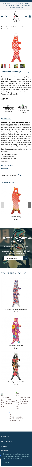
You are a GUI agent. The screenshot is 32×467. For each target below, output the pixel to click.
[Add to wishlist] (28, 72)
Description (5, 118)
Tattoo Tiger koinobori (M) (16, 382)
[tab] (16, 118)
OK (26, 258)
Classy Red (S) (16, 216)
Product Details (7, 165)
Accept (7, 462)
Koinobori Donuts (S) (16, 345)
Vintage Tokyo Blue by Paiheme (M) (16, 309)
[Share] (18, 175)
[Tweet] (21, 175)
